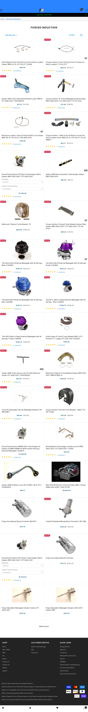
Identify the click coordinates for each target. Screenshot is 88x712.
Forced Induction (13, 19)
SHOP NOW (48, 15)
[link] (3, 708)
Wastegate (5, 179)
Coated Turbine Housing (9, 186)
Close (86, 15)
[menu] (1, 10)
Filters (71, 35)
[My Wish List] (87, 10)
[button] (81, 35)
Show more (44, 626)
